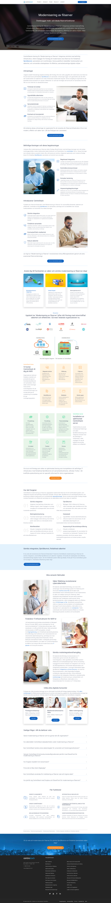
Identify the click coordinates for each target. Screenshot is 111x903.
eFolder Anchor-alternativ (72, 875)
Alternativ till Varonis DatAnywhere (74, 878)
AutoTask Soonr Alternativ (72, 873)
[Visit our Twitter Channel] (50, 893)
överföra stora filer (64, 590)
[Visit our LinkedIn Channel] (60, 893)
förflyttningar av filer (61, 602)
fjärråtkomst (27, 61)
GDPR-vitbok (69, 885)
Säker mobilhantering (71, 868)
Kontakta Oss (81, 901)
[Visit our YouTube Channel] (53, 893)
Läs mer (34, 718)
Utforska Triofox (55, 478)
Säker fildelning (48, 861)
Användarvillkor (70, 901)
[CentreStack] (28, 2)
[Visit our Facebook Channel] (57, 893)
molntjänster (75, 608)
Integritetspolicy (62, 901)
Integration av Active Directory (68, 669)
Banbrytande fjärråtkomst (50, 870)
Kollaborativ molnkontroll (72, 870)
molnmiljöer (70, 151)
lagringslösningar (57, 496)
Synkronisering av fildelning (50, 866)
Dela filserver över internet (50, 880)
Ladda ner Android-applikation (73, 889)
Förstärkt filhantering (71, 882)
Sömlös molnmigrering (71, 866)
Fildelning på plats (49, 882)
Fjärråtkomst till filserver (50, 875)
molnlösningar (57, 677)
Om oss (75, 901)
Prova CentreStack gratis (55, 38)
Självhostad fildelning (49, 873)
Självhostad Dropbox (49, 868)
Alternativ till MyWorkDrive (72, 880)
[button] (55, 735)
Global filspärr (52, 290)
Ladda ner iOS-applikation (72, 887)
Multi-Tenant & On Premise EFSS (73, 861)
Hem (86, 901)
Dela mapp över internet (50, 878)
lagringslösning (32, 632)
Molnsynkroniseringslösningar (51, 889)
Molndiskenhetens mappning (31, 291)
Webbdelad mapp (48, 887)
